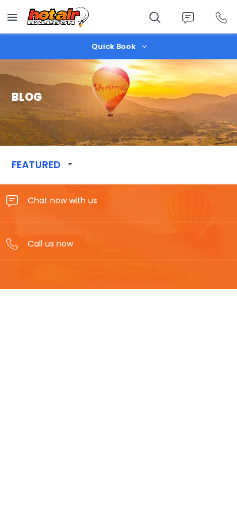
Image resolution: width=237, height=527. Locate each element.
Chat (188, 17)
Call (221, 17)
